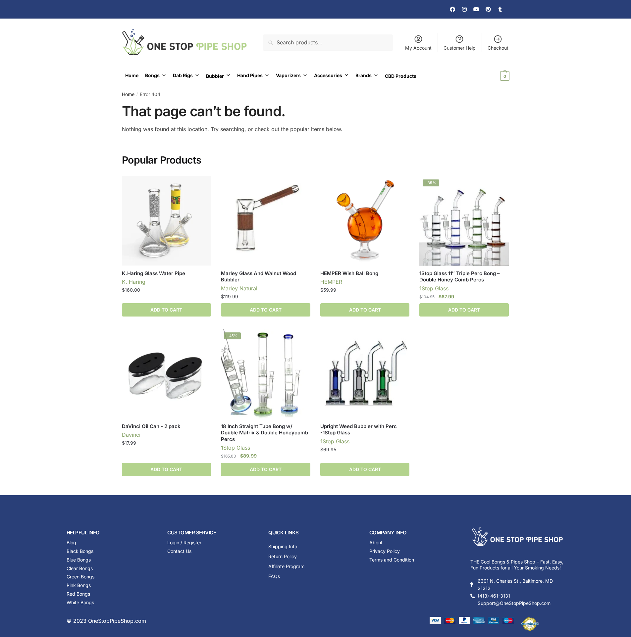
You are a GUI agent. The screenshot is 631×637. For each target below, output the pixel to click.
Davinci (131, 434)
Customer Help (460, 48)
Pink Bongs (79, 585)
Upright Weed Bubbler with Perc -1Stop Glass (358, 429)
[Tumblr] (500, 9)
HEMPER (331, 281)
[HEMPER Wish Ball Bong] (365, 221)
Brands (363, 75)
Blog (71, 542)
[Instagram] (464, 9)
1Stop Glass (433, 288)
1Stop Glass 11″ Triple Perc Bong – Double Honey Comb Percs (459, 276)
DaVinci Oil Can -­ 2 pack (151, 426)
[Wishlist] (201, 186)
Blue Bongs (79, 560)
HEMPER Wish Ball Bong (349, 273)
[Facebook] (452, 9)
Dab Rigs (183, 75)
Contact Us (179, 551)
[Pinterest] (488, 9)
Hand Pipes (250, 75)
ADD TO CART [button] (266, 310)
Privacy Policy (384, 551)
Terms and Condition (391, 560)
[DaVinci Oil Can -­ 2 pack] (166, 373)
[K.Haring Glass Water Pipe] (166, 221)
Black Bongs (80, 551)
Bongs (152, 75)
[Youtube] (476, 9)
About (376, 542)
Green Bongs (80, 576)
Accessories (328, 75)
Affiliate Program (286, 566)
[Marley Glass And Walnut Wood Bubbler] (265, 221)
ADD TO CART (166, 310)
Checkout (498, 48)
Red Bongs (78, 594)
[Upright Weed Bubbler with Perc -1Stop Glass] (365, 373)
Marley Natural (239, 288)
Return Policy (282, 556)
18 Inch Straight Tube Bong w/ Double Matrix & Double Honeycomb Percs (264, 432)
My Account (418, 48)
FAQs (274, 576)
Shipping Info (282, 546)
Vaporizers (288, 75)
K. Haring (133, 281)
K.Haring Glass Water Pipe (153, 273)
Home (131, 75)
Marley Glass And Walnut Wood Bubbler (258, 276)
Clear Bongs (80, 568)
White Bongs (80, 602)
